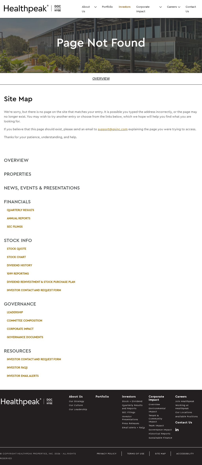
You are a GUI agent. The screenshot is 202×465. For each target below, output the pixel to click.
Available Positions (186, 416)
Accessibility (185, 453)
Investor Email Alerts (23, 376)
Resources (17, 351)
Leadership (15, 312)
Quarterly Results (20, 210)
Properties (17, 174)
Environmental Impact (157, 410)
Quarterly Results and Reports (132, 407)
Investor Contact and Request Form (34, 290)
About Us (86, 9)
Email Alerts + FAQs (133, 427)
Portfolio (107, 7)
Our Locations (183, 412)
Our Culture (76, 405)
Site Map (160, 453)
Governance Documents (25, 337)
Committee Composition (24, 320)
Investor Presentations (130, 418)
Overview (101, 78)
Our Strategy (76, 401)
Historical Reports (159, 433)
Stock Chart (16, 257)
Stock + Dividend (132, 401)
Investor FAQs (17, 367)
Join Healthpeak (184, 401)
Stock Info (18, 240)
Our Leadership (78, 409)
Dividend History (19, 265)
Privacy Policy (107, 453)
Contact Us (191, 9)
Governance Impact (160, 429)
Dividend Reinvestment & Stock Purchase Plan (41, 282)
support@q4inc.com (113, 129)
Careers (172, 7)
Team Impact (156, 425)
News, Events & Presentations (42, 188)
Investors (124, 7)
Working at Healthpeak (182, 407)
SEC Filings (15, 226)
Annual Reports (18, 218)
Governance (20, 304)
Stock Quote (16, 249)
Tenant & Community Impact (155, 418)
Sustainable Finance (160, 437)
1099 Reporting (18, 273)
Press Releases (130, 423)
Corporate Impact (143, 9)
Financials (17, 202)
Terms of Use (135, 453)
